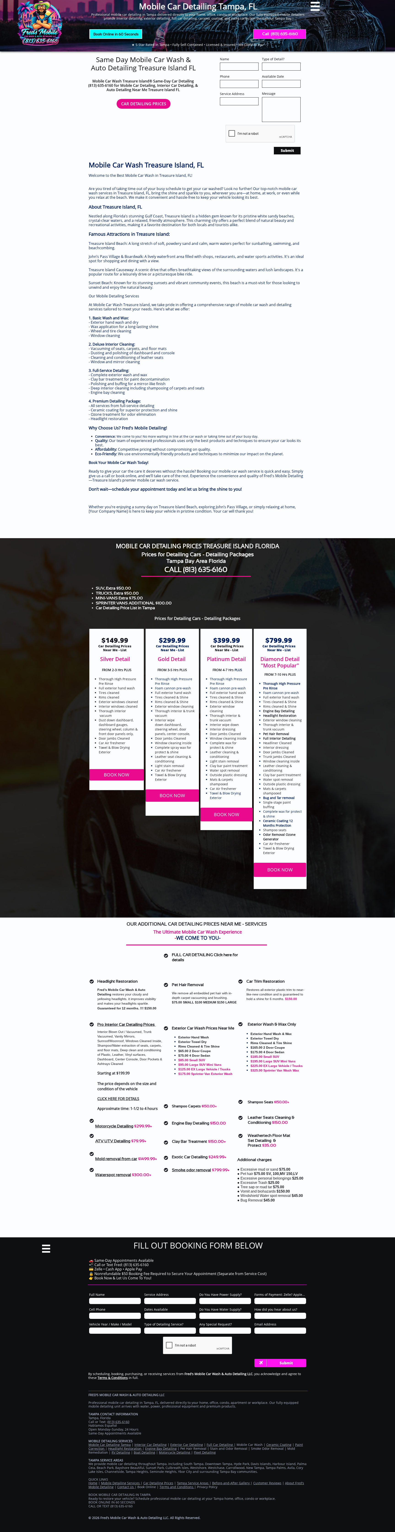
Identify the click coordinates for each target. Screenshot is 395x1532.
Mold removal (108, 1158)
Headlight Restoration (125, 1448)
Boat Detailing (144, 1452)
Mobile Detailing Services (121, 1483)
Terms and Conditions (177, 1487)
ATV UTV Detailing (112, 1141)
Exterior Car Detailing (186, 1444)
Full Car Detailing (220, 1444)
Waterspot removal (113, 1174)
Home (92, 1483)
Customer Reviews (267, 1483)
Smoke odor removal (191, 1170)
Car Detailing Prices (158, 1483)
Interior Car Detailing (150, 1444)
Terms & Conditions (113, 1378)
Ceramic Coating (278, 1444)
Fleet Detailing (205, 1452)
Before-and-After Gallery (231, 1483)
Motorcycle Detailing (114, 1126)
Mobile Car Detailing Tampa (109, 1444)
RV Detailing (121, 1452)
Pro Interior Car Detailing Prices (126, 1024)
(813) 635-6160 (205, 569)
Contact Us (126, 1487)
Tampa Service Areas (193, 1483)
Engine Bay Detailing (161, 1448)
